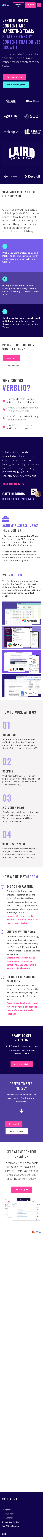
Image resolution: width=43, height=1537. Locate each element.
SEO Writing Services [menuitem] (10, 1526)
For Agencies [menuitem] (7, 1509)
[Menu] (39, 5)
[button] (13, 483)
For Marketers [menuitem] (8, 1514)
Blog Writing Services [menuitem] (10, 1522)
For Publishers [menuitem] (7, 1518)
